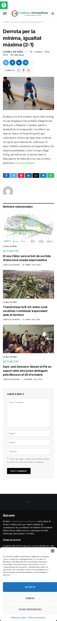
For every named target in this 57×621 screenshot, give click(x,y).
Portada (6, 22)
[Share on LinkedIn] (19, 62)
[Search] (52, 13)
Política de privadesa (36, 617)
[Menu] (5, 13)
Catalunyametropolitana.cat (23, 521)
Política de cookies (18, 617)
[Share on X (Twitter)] (6, 62)
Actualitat (11, 250)
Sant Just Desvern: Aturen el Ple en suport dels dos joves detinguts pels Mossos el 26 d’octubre (27, 370)
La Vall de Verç (13, 51)
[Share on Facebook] (12, 62)
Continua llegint (24, 163)
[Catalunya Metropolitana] (30, 13)
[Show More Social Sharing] (32, 62)
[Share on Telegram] (25, 62)
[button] (4, 5)
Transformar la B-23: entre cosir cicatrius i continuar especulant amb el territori (25, 311)
